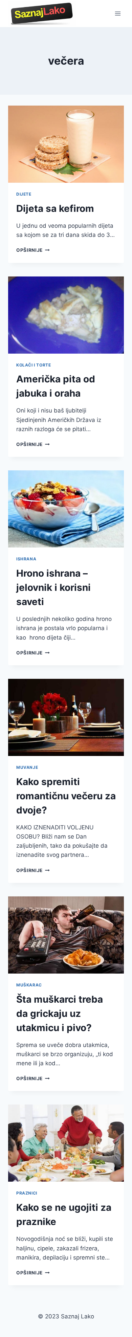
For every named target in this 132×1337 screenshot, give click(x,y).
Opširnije (33, 250)
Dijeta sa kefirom (55, 208)
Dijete (23, 194)
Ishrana (26, 558)
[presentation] (66, 144)
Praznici (26, 1193)
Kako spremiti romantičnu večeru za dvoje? (66, 796)
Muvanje (27, 767)
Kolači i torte (33, 364)
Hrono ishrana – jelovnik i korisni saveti (53, 587)
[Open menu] (117, 13)
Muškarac (29, 984)
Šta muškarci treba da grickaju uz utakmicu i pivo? (59, 1013)
